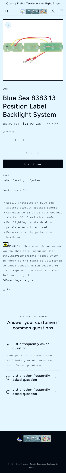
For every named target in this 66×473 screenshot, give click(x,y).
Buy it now (33, 163)
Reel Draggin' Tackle (26, 464)
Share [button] (11, 289)
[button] (7, 11)
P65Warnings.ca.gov (18, 280)
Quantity (9, 131)
